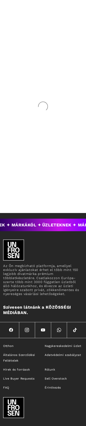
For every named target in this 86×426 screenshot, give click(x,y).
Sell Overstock (56, 378)
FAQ (6, 387)
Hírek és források (16, 369)
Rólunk (50, 369)
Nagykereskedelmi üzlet (63, 346)
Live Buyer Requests (18, 378)
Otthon (8, 346)
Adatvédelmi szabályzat (63, 355)
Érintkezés (53, 387)
